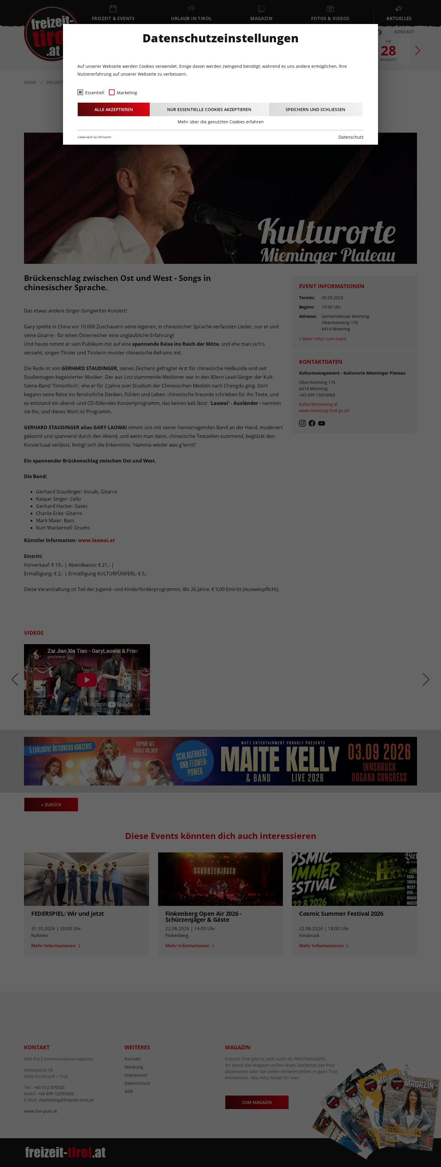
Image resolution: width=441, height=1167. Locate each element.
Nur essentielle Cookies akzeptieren (209, 109)
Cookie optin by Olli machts (94, 137)
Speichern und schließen (315, 109)
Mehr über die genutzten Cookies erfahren (221, 122)
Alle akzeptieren (113, 109)
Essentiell (94, 92)
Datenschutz (351, 137)
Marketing (127, 92)
